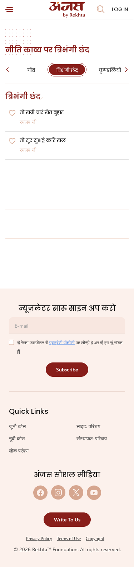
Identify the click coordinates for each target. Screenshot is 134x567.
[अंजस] (67, 10)
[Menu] (9, 9)
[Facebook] (40, 492)
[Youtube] (94, 492)
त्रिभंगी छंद (67, 70)
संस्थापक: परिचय (91, 438)
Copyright (95, 538)
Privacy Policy (39, 538)
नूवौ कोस (17, 438)
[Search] (101, 9)
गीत (31, 70)
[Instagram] (58, 492)
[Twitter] (76, 492)
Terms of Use (69, 538)
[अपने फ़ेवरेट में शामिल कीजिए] (12, 113)
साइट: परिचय (88, 426)
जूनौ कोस (17, 426)
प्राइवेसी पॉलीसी (62, 342)
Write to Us (67, 519)
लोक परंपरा (19, 450)
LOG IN (120, 9)
